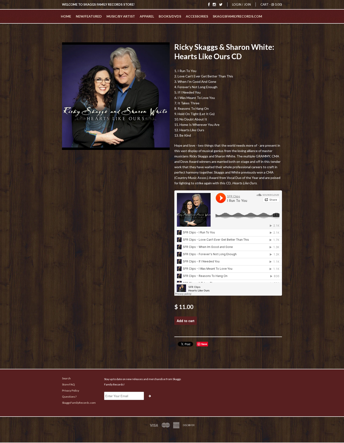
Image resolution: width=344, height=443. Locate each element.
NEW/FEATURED (89, 16)
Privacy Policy (70, 390)
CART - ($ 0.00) (271, 4)
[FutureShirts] (172, 434)
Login (236, 4)
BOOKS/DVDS (170, 16)
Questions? (69, 396)
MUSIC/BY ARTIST (120, 16)
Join (247, 4)
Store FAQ (68, 384)
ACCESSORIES (197, 16)
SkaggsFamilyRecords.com (237, 16)
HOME (66, 16)
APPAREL (147, 16)
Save (204, 344)
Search (66, 378)
